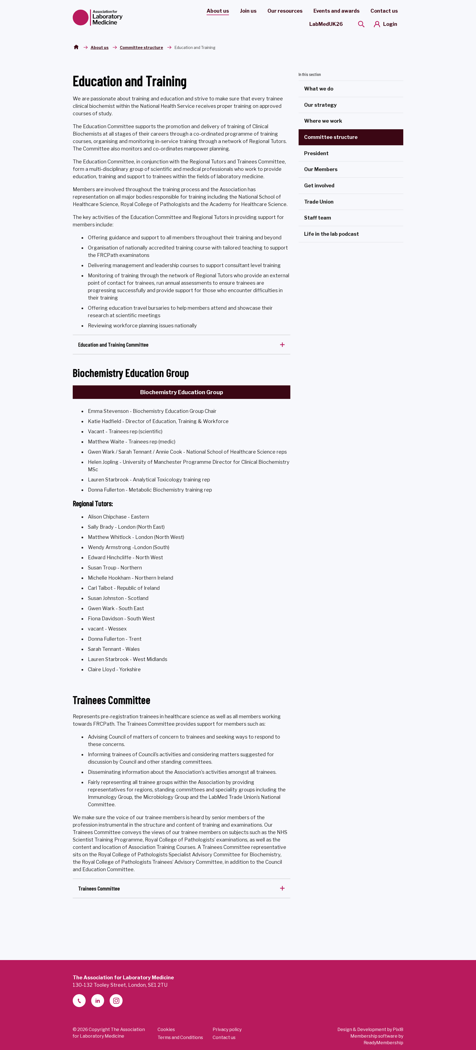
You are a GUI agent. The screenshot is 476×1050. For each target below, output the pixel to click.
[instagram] (116, 1000)
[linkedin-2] (97, 1000)
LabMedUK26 (326, 24)
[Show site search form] (361, 24)
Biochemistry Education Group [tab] (181, 392)
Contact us (384, 11)
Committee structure (141, 47)
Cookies (166, 1029)
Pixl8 (398, 1029)
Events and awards (336, 11)
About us (218, 11)
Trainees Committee (99, 888)
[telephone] (79, 1000)
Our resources (284, 11)
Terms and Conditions (180, 1037)
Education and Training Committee (113, 344)
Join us (248, 11)
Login (390, 24)
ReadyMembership (383, 1042)
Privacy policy (227, 1029)
